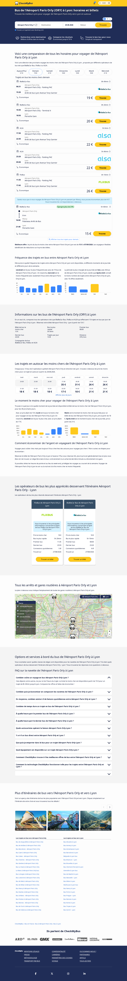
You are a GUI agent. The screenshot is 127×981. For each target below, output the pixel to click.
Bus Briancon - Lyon (70, 860)
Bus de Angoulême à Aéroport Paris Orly (29, 842)
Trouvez (102, 98)
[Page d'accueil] (24, 3)
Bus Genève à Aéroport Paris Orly (27, 863)
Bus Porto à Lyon (69, 892)
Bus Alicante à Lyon (70, 842)
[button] (72, 627)
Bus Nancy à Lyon (69, 888)
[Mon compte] (94, 3)
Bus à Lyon (57, 924)
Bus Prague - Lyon (70, 895)
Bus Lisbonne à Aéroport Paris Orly (28, 878)
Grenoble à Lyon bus (70, 870)
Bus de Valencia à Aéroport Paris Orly (28, 910)
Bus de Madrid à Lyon (71, 874)
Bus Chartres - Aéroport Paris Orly (27, 860)
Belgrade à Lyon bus (70, 856)
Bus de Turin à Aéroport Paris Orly (27, 906)
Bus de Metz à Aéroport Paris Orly (27, 881)
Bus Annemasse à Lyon (71, 849)
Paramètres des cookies (62, 958)
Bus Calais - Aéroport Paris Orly (26, 856)
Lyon (107, 597)
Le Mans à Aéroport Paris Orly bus (27, 870)
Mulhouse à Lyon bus (71, 885)
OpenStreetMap (100, 638)
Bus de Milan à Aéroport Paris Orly (27, 885)
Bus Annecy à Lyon (70, 845)
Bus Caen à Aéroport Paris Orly (26, 853)
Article (83, 958)
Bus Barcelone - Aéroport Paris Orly (28, 849)
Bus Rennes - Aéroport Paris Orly (27, 903)
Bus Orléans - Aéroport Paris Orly (27, 895)
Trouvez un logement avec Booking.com (30, 30)
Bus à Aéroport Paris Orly (43, 924)
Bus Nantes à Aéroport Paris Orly (27, 892)
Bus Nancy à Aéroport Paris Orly (27, 888)
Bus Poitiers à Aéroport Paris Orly (27, 899)
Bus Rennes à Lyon (70, 899)
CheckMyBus (19, 924)
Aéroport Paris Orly (91, 597)
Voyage (55, 961)
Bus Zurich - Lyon (69, 910)
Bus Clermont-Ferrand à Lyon (73, 867)
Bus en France (29, 924)
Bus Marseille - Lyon (70, 878)
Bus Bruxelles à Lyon (70, 863)
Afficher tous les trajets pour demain (64, 239)
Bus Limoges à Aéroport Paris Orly (27, 874)
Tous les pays (85, 961)
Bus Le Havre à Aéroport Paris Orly (27, 867)
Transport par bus (32, 961)
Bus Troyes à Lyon (70, 906)
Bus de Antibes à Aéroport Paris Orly (28, 845)
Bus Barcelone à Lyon (71, 853)
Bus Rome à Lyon (69, 903)
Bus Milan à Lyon (69, 881)
